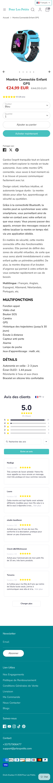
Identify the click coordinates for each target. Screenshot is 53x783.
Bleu (7, 106)
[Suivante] (49, 72)
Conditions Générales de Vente (20, 685)
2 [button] (23, 72)
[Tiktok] (19, 726)
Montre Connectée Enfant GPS (25, 17)
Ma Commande (11, 697)
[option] (26, 45)
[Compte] (40, 8)
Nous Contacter (11, 702)
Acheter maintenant (26, 133)
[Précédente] (4, 72)
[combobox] (46, 441)
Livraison (8, 691)
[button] (14, 97)
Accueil (6, 17)
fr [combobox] (40, 397)
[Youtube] (9, 726)
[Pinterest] (23, 726)
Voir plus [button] (37, 505)
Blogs (6, 708)
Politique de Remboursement (19, 680)
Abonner (13, 653)
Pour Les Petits (19, 9)
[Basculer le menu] (4, 10)
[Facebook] (4, 726)
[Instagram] (14, 726)
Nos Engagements (13, 674)
